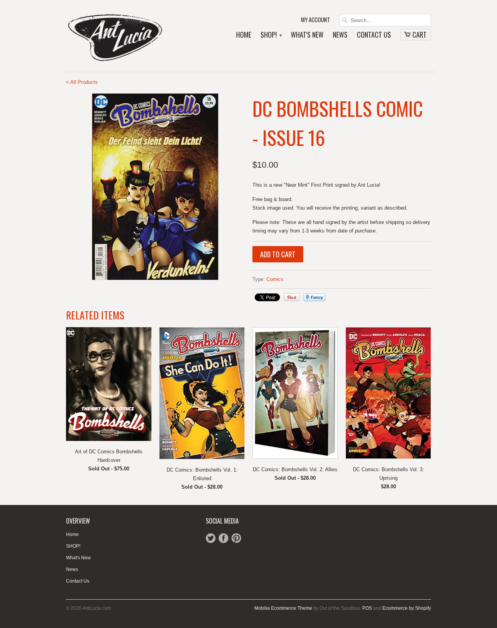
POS (367, 608)
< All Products (82, 82)
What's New (307, 35)
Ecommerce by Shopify (406, 608)
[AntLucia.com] (124, 36)
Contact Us (374, 35)
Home (243, 35)
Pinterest (236, 538)
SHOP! (271, 35)
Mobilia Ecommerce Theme (283, 608)
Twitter (210, 538)
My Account (315, 20)
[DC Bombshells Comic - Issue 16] (155, 187)
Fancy (314, 297)
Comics (274, 279)
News (340, 35)
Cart (419, 34)
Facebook (223, 538)
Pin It (292, 297)
